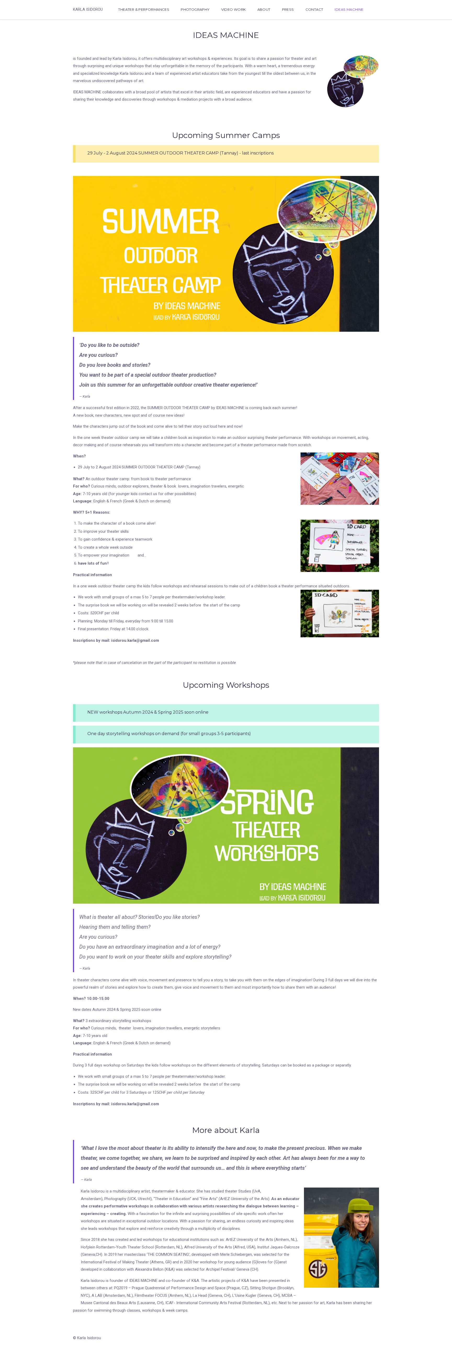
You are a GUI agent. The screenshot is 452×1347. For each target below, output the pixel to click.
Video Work (233, 9)
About (263, 9)
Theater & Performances (143, 9)
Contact (314, 9)
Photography (195, 9)
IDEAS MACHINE (349, 9)
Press (288, 9)
